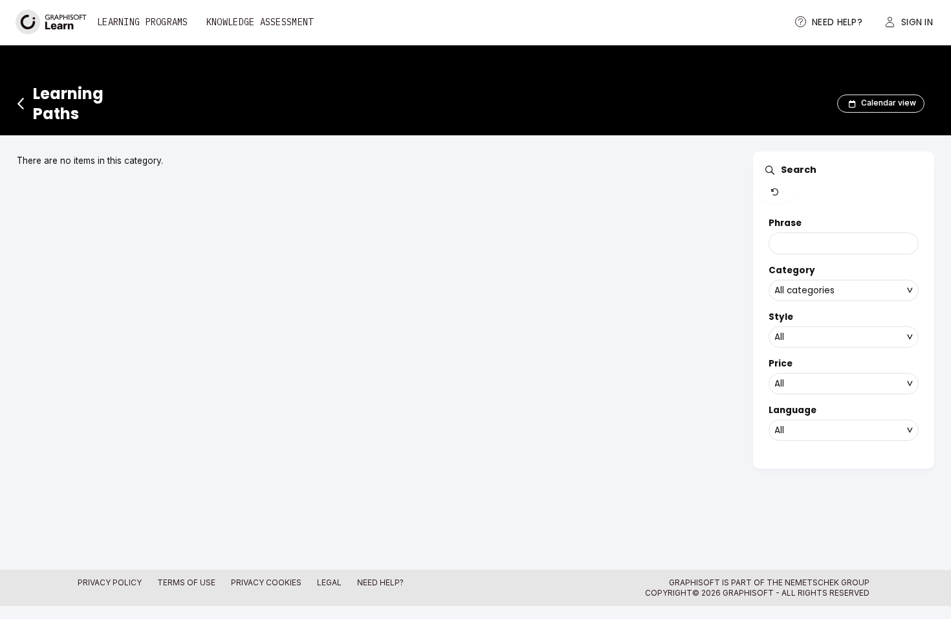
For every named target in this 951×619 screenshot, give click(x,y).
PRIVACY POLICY (110, 582)
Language (792, 410)
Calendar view (888, 103)
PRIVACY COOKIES (266, 582)
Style (781, 317)
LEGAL (329, 582)
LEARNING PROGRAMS (142, 22)
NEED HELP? (380, 582)
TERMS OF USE (186, 582)
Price (780, 363)
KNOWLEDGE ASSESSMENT (260, 22)
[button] (777, 193)
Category (792, 270)
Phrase (785, 223)
